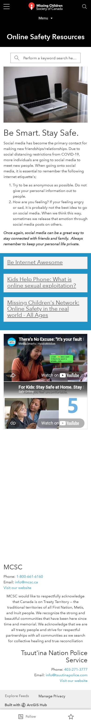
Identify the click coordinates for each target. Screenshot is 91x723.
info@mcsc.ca (26, 582)
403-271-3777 (76, 669)
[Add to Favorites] (71, 716)
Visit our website (17, 587)
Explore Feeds (17, 696)
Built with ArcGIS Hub (26, 705)
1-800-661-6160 (29, 576)
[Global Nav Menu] (6, 6)
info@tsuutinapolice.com (67, 675)
